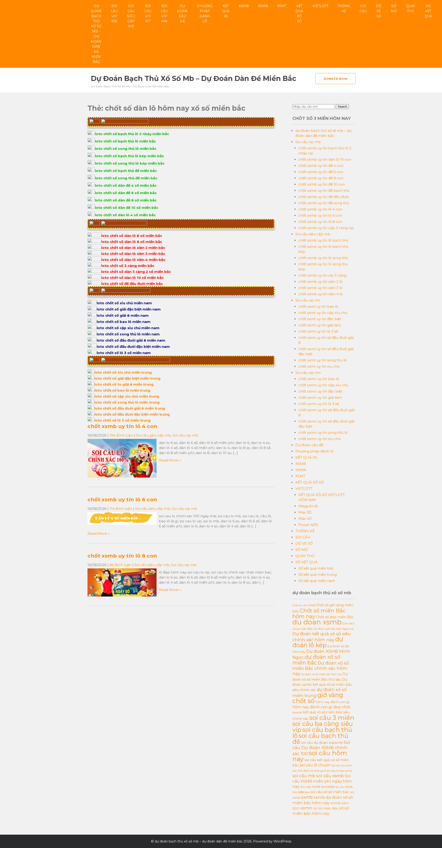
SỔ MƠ (394, 8)
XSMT (281, 6)
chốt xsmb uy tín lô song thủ (323, 258)
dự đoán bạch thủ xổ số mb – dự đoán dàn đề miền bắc (96, 34)
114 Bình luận (120, 508)
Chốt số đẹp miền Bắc (335, 617)
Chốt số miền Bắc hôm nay (319, 613)
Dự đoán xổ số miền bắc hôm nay (321, 674)
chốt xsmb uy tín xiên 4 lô (320, 294)
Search (342, 106)
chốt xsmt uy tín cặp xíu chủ (322, 312)
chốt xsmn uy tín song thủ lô (323, 432)
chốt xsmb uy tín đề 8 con (320, 178)
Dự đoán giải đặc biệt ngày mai (334, 628)
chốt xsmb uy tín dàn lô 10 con (324, 159)
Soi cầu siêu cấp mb (131, 16)
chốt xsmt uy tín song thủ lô (322, 360)
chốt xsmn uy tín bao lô (318, 379)
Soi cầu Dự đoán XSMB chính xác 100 (321, 748)
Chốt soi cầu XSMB (303, 605)
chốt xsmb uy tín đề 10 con (321, 184)
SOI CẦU (363, 8)
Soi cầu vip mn (164, 13)
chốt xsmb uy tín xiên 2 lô (320, 281)
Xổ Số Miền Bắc (325, 808)
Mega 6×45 (308, 506)
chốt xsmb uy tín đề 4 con (320, 165)
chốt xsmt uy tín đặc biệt (319, 319)
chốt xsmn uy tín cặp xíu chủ (323, 385)
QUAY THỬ (410, 8)
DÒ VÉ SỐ (378, 11)
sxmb (307, 797)
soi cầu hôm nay (319, 756)
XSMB (244, 6)
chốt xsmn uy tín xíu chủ (319, 439)
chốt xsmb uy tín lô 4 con (122, 426)
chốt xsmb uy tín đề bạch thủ (323, 190)
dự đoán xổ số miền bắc (316, 660)
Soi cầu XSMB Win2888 (317, 787)
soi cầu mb (303, 775)
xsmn (306, 808)
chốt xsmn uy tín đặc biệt (320, 391)
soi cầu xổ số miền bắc (330, 792)
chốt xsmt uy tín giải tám (319, 325)
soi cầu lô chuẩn (315, 765)
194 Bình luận (121, 435)
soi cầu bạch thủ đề (320, 738)
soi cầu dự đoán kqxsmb (322, 743)
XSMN (263, 6)
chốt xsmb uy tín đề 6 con (320, 172)
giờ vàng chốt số (317, 698)
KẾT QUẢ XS (226, 11)
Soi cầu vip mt (147, 13)
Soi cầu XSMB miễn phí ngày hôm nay (322, 781)
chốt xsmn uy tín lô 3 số (318, 404)
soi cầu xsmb (330, 775)
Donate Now (335, 78)
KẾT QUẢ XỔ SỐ (299, 13)
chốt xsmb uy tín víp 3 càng (322, 275)
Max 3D (305, 512)
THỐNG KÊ (344, 8)
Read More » (170, 460)
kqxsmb (297, 712)
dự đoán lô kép (317, 642)
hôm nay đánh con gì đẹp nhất (321, 707)
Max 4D (305, 518)
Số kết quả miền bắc (316, 568)
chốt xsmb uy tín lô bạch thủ (323, 240)
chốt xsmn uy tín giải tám (320, 397)
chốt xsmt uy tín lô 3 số (318, 331)
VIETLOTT (320, 6)
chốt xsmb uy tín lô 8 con (122, 556)
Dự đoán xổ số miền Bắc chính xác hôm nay (320, 668)
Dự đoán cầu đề (182, 13)
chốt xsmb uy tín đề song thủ (323, 203)
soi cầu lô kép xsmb (339, 770)
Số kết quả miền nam (316, 581)
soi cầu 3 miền (331, 717)
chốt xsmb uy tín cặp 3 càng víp (326, 228)
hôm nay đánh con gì (332, 702)
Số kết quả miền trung (317, 574)
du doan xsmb (317, 622)
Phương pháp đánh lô (205, 13)
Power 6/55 (308, 525)
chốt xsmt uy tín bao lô (318, 306)
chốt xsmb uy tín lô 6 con (122, 499)
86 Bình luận (120, 565)
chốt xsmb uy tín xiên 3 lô (320, 288)
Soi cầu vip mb (114, 13)
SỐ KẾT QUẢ (428, 11)
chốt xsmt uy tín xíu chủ (319, 366)
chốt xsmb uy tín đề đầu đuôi (323, 197)
